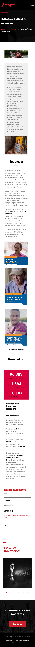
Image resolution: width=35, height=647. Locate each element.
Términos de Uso (9, 641)
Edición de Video (17, 515)
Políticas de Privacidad (22, 641)
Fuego (10, 637)
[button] (6, 592)
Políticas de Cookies (17, 643)
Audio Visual (7, 515)
